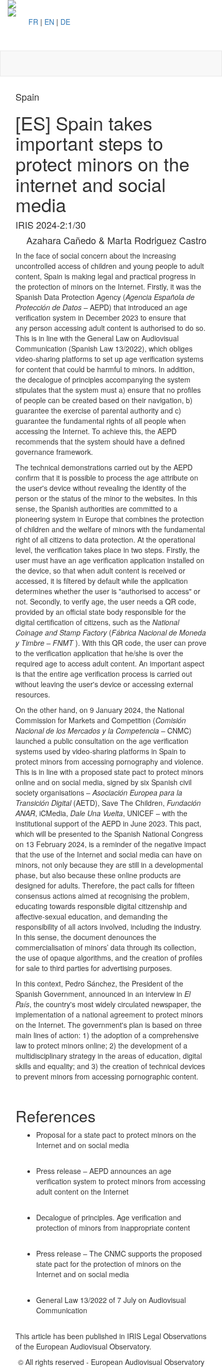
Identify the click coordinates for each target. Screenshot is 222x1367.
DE (65, 22)
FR (33, 22)
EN (49, 22)
